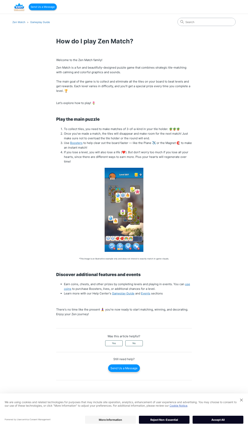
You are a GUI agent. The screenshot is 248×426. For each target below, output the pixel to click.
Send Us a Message (43, 6)
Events (145, 293)
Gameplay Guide (40, 22)
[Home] (19, 7)
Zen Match (18, 22)
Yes (114, 343)
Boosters (76, 143)
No (134, 343)
